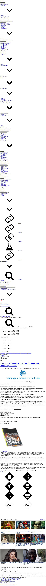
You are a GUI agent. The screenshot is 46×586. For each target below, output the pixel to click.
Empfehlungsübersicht (4, 23)
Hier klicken (2, 471)
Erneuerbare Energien (4, 160)
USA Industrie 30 (3, 45)
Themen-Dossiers (3, 28)
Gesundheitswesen (4, 165)
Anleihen (20, 232)
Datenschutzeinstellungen (5, 581)
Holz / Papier (2, 170)
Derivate (20, 241)
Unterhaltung (2, 194)
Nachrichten (2, 2)
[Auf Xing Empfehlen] (9, 490)
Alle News (2, 5)
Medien (1, 75)
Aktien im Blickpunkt (4, 16)
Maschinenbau (3, 182)
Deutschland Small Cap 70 (5, 42)
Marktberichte (3, 22)
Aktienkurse (2, 98)
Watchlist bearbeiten (4, 284)
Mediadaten (12, 581)
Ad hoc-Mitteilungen (4, 17)
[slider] (2, 359)
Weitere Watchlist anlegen (5, 281)
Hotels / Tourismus (4, 171)
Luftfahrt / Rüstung (4, 181)
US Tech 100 (3, 47)
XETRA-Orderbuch (4, 113)
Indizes (1, 38)
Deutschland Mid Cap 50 (5, 43)
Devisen (20, 260)
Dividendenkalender (4, 101)
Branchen (2, 64)
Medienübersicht (3, 76)
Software (2, 191)
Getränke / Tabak (3, 166)
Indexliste (2, 126)
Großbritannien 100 (4, 49)
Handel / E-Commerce (4, 168)
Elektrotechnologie (4, 159)
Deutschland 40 (3, 41)
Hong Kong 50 (3, 54)
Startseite (2, 0)
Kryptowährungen (3, 261)
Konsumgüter (3, 176)
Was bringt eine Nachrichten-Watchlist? (7, 287)
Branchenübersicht (4, 65)
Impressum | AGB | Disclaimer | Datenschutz (8, 583)
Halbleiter (2, 167)
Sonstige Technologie (4, 192)
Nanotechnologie (3, 184)
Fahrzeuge (2, 161)
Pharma (1, 188)
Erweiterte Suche (3, 88)
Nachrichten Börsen (4, 579)
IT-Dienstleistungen (4, 175)
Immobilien (2, 172)
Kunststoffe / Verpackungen (5, 179)
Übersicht (2, 114)
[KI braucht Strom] (11, 450)
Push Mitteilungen (4, 354)
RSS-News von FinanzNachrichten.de (7, 584)
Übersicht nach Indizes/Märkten (6, 39)
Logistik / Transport (4, 180)
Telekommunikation (4, 193)
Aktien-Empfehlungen (12, 579)
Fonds (19, 223)
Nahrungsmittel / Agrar (4, 185)
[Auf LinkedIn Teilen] (27, 490)
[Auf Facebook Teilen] (9, 481)
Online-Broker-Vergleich (5, 102)
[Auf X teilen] (27, 481)
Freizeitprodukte (3, 164)
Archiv (1, 77)
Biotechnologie (3, 155)
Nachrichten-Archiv (7, 580)
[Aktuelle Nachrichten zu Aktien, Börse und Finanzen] (5, 306)
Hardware (2, 169)
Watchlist (20, 279)
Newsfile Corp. (6, 423)
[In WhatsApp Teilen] (9, 499)
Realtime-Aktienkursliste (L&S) (6, 100)
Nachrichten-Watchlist (4, 282)
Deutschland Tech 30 (4, 44)
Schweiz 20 (2, 50)
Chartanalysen (3, 25)
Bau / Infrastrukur (3, 153)
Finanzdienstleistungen (4, 162)
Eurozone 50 (2, 48)
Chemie (1, 156)
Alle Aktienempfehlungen (5, 24)
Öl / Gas (2, 187)
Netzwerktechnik (3, 186)
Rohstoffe (2, 189)
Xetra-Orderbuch (9, 578)
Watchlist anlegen (3, 288)
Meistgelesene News (4, 19)
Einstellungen (3, 286)
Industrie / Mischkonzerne (5, 173)
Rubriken (2, 15)
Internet (1, 174)
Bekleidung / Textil (4, 154)
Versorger (2, 195)
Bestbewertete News (4, 18)
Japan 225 (2, 52)
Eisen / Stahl (2, 158)
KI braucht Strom (3, 451)
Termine (2, 27)
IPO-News (2, 26)
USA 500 (2, 46)
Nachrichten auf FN (4, 4)
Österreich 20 (3, 51)
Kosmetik (2, 178)
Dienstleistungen (3, 157)
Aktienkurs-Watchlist (4, 283)
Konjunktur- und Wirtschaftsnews (6, 21)
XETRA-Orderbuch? (4, 115)
